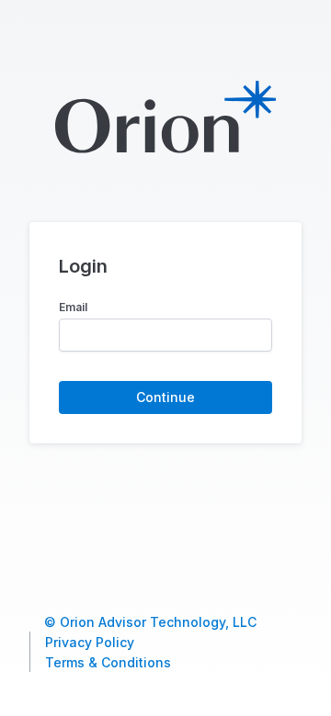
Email (73, 307)
